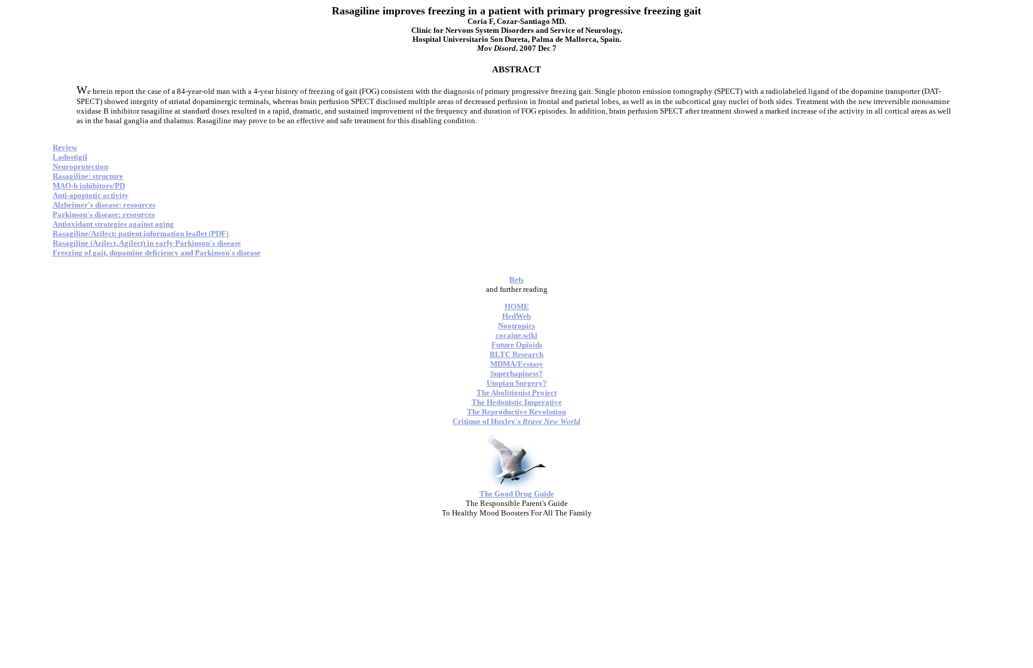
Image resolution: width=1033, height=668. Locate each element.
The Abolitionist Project (516, 392)
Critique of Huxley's (516, 421)
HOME (517, 306)
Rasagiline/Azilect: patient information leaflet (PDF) (140, 233)
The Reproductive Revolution (516, 411)
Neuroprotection (80, 166)
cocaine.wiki (516, 335)
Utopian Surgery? (517, 383)
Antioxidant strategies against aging (113, 223)
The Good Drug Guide (516, 493)
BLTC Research (516, 354)
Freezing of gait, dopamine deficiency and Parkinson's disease (157, 252)
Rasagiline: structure (88, 176)
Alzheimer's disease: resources (104, 204)
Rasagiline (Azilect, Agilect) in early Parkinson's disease (147, 243)
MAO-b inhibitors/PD (89, 185)
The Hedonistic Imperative (517, 402)
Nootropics (516, 325)
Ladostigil (70, 156)
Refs (516, 279)
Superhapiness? (516, 373)
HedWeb (516, 316)
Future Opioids (516, 344)
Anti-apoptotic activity (91, 195)
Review (65, 147)
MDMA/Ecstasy (516, 363)
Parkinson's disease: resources (104, 214)
